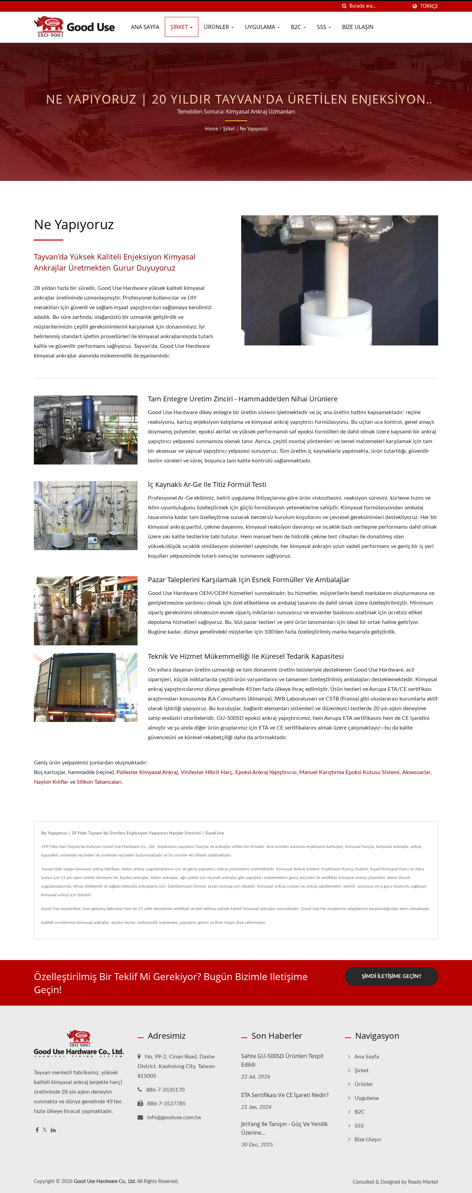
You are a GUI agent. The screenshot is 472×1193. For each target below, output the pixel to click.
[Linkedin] (53, 1130)
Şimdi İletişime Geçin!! (391, 976)
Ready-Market (423, 1182)
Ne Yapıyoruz (253, 129)
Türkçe (429, 6)
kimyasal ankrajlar (93, 922)
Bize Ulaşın (358, 27)
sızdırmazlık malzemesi (157, 922)
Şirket (179, 27)
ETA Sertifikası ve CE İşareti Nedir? (285, 1095)
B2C (296, 27)
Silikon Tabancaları (99, 782)
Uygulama (260, 27)
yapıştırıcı (188, 922)
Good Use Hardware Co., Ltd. (105, 1181)
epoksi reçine (123, 922)
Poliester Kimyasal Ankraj (147, 772)
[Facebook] (37, 1130)
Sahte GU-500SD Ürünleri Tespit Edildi (282, 1060)
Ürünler (217, 27)
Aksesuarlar (416, 772)
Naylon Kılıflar (51, 782)
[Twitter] (44, 1130)
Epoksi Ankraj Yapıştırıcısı (265, 772)
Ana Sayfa (145, 27)
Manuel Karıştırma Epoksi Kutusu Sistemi (349, 772)
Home (211, 129)
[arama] (344, 6)
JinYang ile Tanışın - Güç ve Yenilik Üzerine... (284, 1128)
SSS (322, 27)
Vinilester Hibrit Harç (207, 772)
